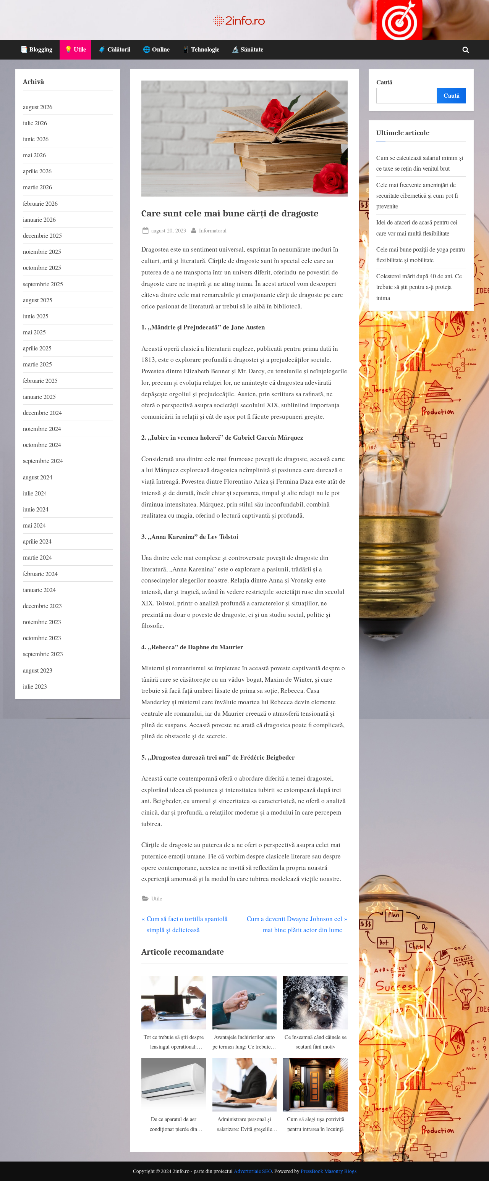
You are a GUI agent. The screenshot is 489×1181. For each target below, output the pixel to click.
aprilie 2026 (37, 171)
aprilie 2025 (37, 348)
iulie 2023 (35, 686)
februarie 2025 (40, 380)
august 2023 (37, 670)
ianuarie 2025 (39, 396)
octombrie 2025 (42, 267)
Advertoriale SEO (253, 1171)
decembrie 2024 (42, 412)
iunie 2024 (36, 509)
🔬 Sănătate (247, 49)
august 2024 (37, 477)
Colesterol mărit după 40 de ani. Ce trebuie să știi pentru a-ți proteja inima (419, 287)
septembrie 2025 (43, 284)
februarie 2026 (40, 203)
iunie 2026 (36, 139)
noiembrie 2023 (42, 622)
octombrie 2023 (42, 638)
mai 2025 (34, 332)
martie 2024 (37, 557)
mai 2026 (34, 155)
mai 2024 (34, 525)
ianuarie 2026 (39, 219)
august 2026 (37, 107)
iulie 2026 (35, 123)
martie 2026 (37, 187)
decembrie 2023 (42, 606)
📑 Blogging (36, 49)
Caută (384, 82)
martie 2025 (37, 364)
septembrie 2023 (43, 654)
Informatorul (213, 230)
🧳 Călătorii (114, 49)
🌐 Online (156, 49)
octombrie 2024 (42, 444)
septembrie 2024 (43, 461)
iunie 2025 (36, 316)
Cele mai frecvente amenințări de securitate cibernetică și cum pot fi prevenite (417, 196)
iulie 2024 (35, 493)
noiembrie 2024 (42, 428)
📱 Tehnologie (200, 49)
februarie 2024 (40, 574)
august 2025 (37, 300)
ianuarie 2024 (39, 590)
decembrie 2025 (42, 235)
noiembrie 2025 (42, 251)
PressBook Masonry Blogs (328, 1171)
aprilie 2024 (37, 541)
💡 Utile (75, 49)
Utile (156, 898)
